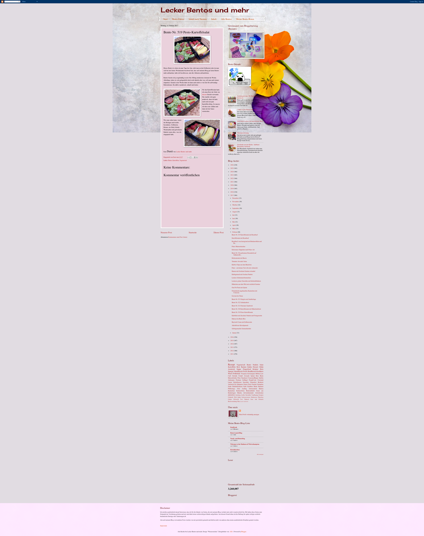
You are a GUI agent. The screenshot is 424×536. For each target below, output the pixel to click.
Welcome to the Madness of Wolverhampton (244, 444)
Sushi (229, 386)
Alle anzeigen (260, 454)
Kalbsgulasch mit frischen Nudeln (242, 274)
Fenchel (254, 384)
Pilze (239, 378)
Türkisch (246, 399)
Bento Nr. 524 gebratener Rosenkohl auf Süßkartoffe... (244, 254)
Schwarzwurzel (246, 397)
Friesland (260, 380)
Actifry (243, 395)
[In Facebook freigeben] (195, 157)
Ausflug (244, 389)
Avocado (246, 376)
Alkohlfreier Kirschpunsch (240, 325)
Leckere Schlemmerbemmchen (241, 278)
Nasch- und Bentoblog (237, 438)
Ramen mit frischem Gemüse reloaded (243, 271)
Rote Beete (259, 376)
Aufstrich (231, 384)
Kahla (249, 367)
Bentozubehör (250, 391)
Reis (261, 369)
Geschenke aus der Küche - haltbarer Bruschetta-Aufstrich (248, 145)
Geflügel (245, 380)
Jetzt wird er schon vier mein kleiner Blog (250, 121)
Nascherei (244, 378)
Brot (238, 367)
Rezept (231, 364)
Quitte (239, 397)
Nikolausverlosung (243, 133)
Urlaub (240, 376)
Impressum (163, 526)
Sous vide (254, 399)
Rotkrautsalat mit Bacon (239, 258)
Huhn (261, 367)
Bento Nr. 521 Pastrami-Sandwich (242, 306)
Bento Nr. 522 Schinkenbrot (240, 302)
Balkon (261, 389)
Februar (235, 232)
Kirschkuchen (235, 450)
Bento (170, 160)
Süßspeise (240, 384)
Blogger (243, 531)
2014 (232, 344)
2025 (232, 168)
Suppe (239, 369)
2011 (232, 354)
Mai (233, 222)
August (234, 212)
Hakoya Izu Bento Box (239, 319)
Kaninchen (231, 391)
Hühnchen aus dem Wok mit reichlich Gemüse (246, 284)
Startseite (193, 232)
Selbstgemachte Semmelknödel (241, 328)
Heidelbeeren (237, 382)
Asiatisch (231, 369)
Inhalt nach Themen (198, 19)
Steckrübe (248, 395)
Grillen (230, 399)
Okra (238, 401)
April (234, 225)
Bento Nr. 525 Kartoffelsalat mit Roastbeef (245, 235)
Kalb (244, 386)
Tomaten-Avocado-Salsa (239, 261)
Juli (233, 215)
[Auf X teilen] (193, 157)
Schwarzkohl (253, 389)
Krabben (250, 386)
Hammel (260, 386)
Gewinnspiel (251, 374)
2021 (232, 182)
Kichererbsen (240, 391)
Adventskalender (248, 393)
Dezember (235, 198)
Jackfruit (246, 401)
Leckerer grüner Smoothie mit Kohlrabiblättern (246, 281)
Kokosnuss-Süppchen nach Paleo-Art (243, 250)
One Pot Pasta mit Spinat (239, 287)
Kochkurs (259, 371)
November (235, 201)
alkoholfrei (231, 395)
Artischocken (259, 393)
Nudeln (255, 364)
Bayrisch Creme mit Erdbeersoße (242, 322)
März (234, 228)
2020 (232, 185)
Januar (234, 333)
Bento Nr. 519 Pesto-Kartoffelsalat (242, 312)
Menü (255, 386)
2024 (232, 172)
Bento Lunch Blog (236, 433)
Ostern (245, 384)
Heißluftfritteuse (237, 386)
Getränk (234, 376)
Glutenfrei (253, 382)
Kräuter (255, 369)
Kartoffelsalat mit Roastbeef (240, 238)
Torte (249, 384)
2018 (232, 192)
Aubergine (231, 380)
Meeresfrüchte (232, 378)
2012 (232, 351)
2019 (232, 188)
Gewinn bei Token (237, 296)
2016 (232, 337)
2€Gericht (236, 399)
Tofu (238, 389)
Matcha (239, 393)
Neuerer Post (166, 232)
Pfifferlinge (231, 389)
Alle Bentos (226, 19)
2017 (232, 195)
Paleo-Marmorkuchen (238, 246)
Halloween (254, 397)
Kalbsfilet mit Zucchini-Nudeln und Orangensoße (247, 315)
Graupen (261, 395)
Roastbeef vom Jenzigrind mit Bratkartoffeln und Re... (247, 242)
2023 (232, 175)
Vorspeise (244, 374)
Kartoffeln (176, 160)
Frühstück (236, 373)
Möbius (258, 374)
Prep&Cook (252, 380)
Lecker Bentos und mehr (205, 10)
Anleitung (238, 395)
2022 (232, 178)
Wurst (230, 373)
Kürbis (261, 378)
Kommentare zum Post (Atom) (177, 237)
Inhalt (214, 19)
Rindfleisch (252, 371)
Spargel (231, 371)
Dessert (255, 367)
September (235, 208)
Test (241, 399)
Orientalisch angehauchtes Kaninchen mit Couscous (244, 292)
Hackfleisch (238, 371)
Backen (243, 367)
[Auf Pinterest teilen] (197, 157)
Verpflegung (254, 395)
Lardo (241, 401)
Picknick (261, 399)
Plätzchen (260, 397)
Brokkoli (260, 382)
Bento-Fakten (178, 19)
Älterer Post (218, 232)
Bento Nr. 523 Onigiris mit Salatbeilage (244, 299)
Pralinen (238, 380)
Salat (261, 364)
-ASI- (231, 531)
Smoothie (246, 382)
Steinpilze (260, 384)
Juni (233, 218)
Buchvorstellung (232, 401)
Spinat (253, 376)
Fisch (245, 371)
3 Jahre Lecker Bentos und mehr (247, 110)
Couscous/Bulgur (253, 378)
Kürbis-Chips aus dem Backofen (242, 265)
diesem (204, 94)
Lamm (230, 382)
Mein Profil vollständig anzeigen (249, 414)
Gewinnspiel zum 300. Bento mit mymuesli (247, 97)
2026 (232, 165)
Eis (235, 384)
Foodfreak (233, 427)
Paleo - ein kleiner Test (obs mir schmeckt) (245, 268)
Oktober (235, 205)
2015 (232, 340)
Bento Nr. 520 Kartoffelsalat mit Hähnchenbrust (246, 309)
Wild (235, 397)
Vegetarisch (183, 160)
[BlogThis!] (190, 157)
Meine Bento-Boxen (245, 19)
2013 (232, 347)
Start (165, 19)
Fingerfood (247, 369)
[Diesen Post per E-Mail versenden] (188, 157)
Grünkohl (230, 397)
